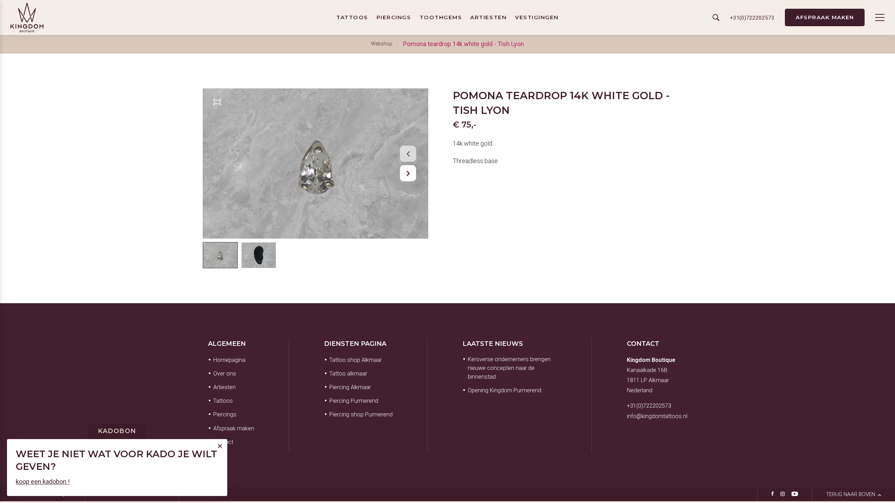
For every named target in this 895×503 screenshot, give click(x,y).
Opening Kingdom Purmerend (504, 390)
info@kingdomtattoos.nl (657, 416)
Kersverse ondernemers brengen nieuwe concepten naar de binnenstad (509, 368)
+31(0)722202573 (649, 405)
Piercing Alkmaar (350, 387)
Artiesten (488, 17)
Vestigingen (537, 17)
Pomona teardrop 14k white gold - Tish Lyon (463, 44)
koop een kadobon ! (43, 481)
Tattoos (352, 17)
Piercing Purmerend (353, 401)
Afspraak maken (825, 17)
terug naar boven (851, 494)
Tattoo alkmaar (348, 373)
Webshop (381, 44)
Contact (643, 344)
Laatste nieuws (493, 344)
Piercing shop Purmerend (361, 414)
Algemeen (227, 344)
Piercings (394, 17)
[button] (408, 154)
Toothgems (441, 17)
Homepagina (229, 360)
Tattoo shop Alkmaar (355, 360)
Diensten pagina (355, 344)
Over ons (224, 373)
